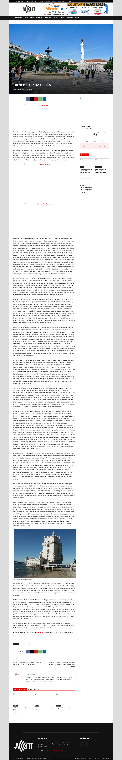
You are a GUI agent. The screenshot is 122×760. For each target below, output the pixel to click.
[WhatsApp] (40, 99)
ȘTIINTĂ (56, 18)
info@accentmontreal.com (55, 750)
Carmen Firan (21, 89)
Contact (41, 1)
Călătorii (28, 22)
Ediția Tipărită (61, 1)
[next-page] (17, 713)
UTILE (62, 18)
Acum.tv (40, 632)
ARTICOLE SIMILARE (20, 689)
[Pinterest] (36, 99)
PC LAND (49, 758)
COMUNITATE (18, 18)
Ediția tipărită (105, 758)
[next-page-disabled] (84, 196)
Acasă (14, 22)
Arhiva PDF (68, 1)
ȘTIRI (26, 18)
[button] (106, 18)
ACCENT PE (70, 18)
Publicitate (47, 1)
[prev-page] (14, 713)
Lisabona (22, 644)
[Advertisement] (44, 637)
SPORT (77, 18)
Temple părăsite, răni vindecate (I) (65, 708)
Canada (82, 167)
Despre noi (53, 1)
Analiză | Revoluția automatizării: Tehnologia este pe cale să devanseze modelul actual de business (62, 664)
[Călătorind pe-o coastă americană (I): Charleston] (44, 700)
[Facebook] (104, 1)
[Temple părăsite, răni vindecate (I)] (65, 700)
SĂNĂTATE (48, 18)
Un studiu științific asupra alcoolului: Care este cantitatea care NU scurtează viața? (27, 663)
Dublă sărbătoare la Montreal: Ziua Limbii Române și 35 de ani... (101, 171)
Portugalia (29, 644)
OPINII (32, 18)
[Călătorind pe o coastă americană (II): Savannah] (23, 700)
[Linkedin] (44, 99)
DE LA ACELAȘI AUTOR (34, 689)
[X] (107, 1)
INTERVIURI (39, 18)
